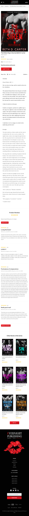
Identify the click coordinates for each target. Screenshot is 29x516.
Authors (14, 460)
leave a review (9, 59)
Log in (9, 507)
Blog (14, 465)
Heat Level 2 (14, 480)
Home (2, 6)
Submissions (14, 462)
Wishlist (25, 74)
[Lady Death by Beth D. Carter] (7, 347)
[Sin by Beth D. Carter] (21, 347)
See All (14, 422)
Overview (5, 78)
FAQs (14, 464)
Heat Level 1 (14, 478)
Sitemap (14, 467)
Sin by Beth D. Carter (21, 357)
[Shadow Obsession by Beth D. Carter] (21, 375)
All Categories (14, 472)
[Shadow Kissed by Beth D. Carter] (7, 403)
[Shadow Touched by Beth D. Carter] (21, 403)
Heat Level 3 (4, 54)
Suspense (6, 6)
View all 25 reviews (6, 325)
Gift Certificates (14, 507)
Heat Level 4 (14, 483)
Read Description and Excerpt (8, 65)
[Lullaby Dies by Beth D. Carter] (7, 375)
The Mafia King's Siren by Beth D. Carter (17, 6)
